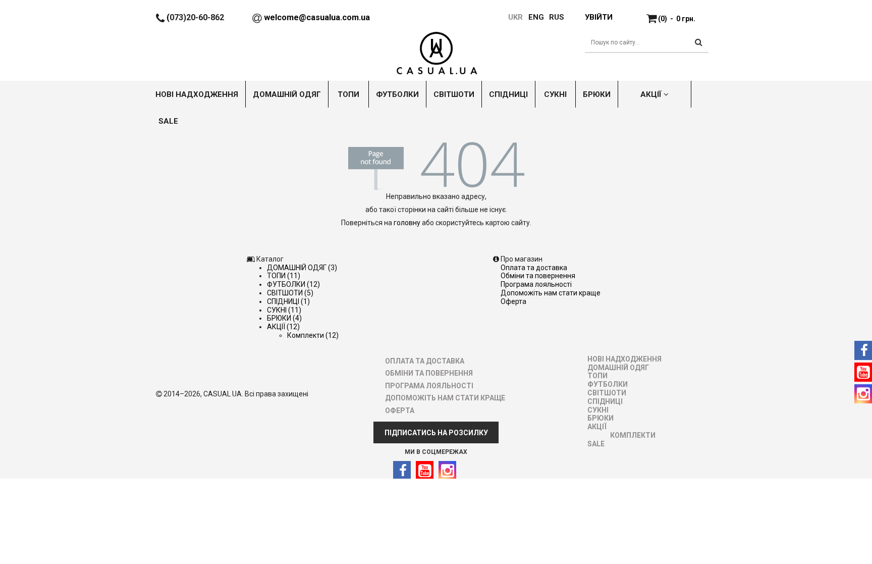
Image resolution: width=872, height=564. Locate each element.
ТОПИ (597, 376)
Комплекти (633, 435)
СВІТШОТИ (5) (290, 293)
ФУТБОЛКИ (607, 384)
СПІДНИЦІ (605, 401)
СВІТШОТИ (606, 393)
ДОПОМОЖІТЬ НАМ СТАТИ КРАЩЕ (551, 293)
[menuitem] (531, 17)
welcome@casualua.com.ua (317, 17)
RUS (556, 17)
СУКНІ (598, 410)
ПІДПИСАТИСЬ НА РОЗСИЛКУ (436, 433)
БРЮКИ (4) (284, 318)
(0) (676, 19)
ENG (536, 17)
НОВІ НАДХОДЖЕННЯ (624, 359)
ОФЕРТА (513, 301)
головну (407, 223)
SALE (596, 444)
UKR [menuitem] (514, 17)
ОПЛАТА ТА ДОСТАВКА (534, 268)
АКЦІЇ (597, 427)
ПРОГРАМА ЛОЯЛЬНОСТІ (536, 284)
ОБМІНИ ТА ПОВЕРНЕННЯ (538, 276)
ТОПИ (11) (283, 276)
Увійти (598, 17)
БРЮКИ (600, 418)
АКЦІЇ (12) (283, 327)
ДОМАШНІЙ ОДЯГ (618, 368)
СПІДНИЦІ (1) (288, 301)
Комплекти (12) (313, 335)
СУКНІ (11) (284, 310)
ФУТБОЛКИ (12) (293, 284)
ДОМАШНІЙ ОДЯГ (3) (302, 268)
